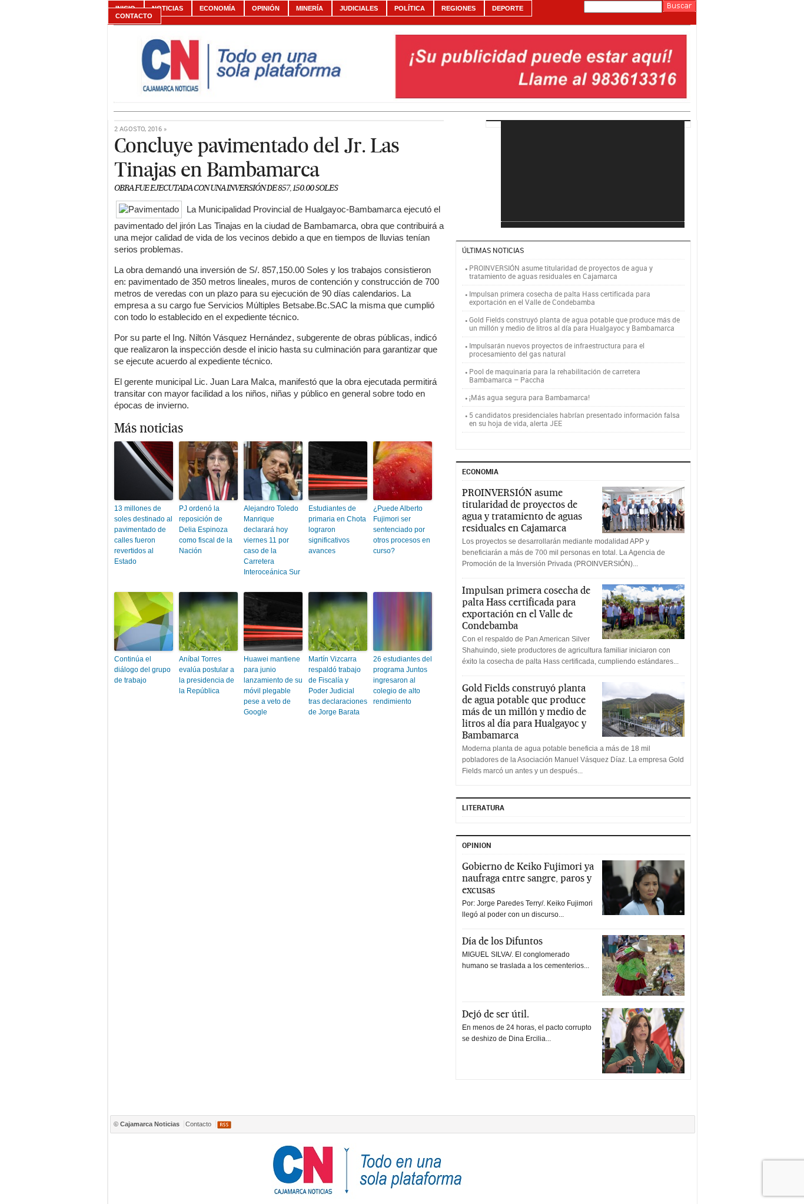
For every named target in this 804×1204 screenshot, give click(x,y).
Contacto (133, 15)
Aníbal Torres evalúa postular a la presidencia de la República (206, 675)
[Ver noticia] (643, 510)
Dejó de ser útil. (495, 1014)
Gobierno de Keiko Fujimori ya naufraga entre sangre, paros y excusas (528, 878)
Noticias (167, 8)
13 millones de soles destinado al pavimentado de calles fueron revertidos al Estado (143, 535)
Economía (217, 8)
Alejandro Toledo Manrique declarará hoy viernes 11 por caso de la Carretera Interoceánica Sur (272, 540)
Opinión (266, 8)
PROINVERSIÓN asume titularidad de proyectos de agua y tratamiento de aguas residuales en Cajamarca (561, 272)
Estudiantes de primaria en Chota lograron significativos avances (337, 529)
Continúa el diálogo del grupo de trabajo (142, 669)
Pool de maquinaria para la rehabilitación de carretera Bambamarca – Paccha (554, 375)
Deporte (507, 8)
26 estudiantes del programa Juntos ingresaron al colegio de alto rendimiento (402, 680)
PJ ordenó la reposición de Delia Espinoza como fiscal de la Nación (205, 529)
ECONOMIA (480, 471)
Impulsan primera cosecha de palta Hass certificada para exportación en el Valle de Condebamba (559, 298)
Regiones (458, 8)
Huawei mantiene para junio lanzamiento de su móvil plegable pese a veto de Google (273, 685)
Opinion (476, 845)
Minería (309, 8)
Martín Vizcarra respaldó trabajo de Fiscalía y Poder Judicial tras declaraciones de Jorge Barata (337, 685)
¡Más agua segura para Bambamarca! (529, 397)
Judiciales (359, 8)
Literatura (483, 807)
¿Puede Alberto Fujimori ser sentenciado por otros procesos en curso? (401, 529)
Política (409, 8)
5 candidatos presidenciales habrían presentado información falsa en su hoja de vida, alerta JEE (574, 419)
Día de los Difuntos (502, 941)
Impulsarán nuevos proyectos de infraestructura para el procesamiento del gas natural (556, 349)
